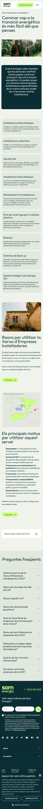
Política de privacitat (15, 771)
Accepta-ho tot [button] (11, 798)
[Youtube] (27, 738)
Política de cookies (32, 771)
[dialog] (21, 790)
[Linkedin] (37, 738)
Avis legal (3, 771)
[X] (17, 738)
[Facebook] (12, 738)
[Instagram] (7, 738)
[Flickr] (32, 738)
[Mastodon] (3, 738)
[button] (21, 804)
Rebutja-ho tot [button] (31, 798)
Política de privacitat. (19, 730)
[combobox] (40, 775)
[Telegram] (22, 738)
